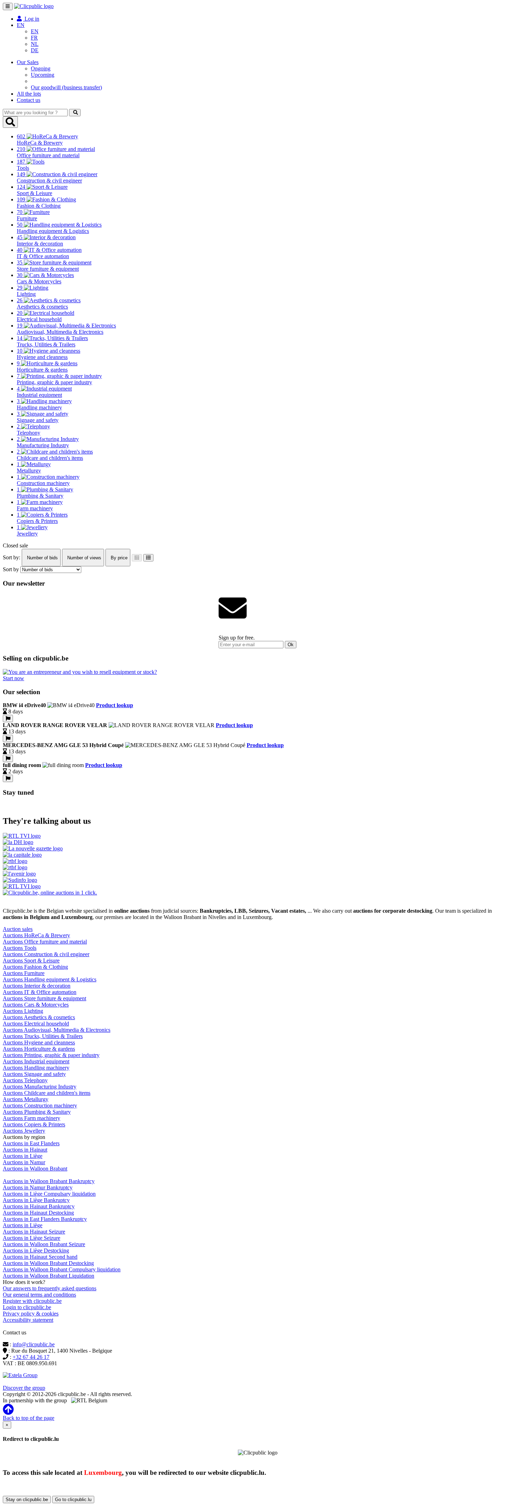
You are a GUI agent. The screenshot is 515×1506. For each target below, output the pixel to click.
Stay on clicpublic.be (27, 1499)
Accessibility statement (28, 1320)
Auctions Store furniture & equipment (44, 998)
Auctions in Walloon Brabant (35, 1169)
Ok (291, 644)
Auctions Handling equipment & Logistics (49, 979)
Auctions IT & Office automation (39, 992)
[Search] (75, 112)
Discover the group (24, 1388)
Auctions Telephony (25, 1080)
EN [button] (21, 25)
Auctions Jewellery (24, 1131)
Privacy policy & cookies (31, 1314)
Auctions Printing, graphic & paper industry (51, 1055)
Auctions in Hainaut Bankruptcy (39, 1206)
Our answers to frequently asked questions (49, 1288)
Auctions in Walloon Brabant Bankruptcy (49, 1181)
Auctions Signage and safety (34, 1074)
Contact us (28, 100)
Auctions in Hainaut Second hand (40, 1257)
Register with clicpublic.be (32, 1301)
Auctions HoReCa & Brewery (36, 935)
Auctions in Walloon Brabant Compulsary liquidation (62, 1269)
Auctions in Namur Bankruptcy (38, 1187)
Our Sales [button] (28, 62)
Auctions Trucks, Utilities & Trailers (43, 1036)
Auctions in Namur (24, 1162)
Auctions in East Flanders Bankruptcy (45, 1219)
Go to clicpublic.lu (73, 1499)
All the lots (29, 94)
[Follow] (8, 718)
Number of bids (42, 557)
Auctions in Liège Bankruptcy (36, 1200)
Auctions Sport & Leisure (31, 960)
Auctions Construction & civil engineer (46, 954)
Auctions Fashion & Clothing (35, 967)
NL (35, 44)
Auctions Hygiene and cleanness (39, 1042)
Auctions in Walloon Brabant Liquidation (48, 1276)
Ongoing (40, 68)
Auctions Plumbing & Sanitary (37, 1112)
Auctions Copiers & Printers (34, 1124)
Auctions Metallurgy (25, 1099)
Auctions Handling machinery (36, 1068)
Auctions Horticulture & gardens (39, 1049)
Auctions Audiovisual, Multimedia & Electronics (56, 1030)
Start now (13, 678)
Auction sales (18, 929)
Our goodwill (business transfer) (66, 87)
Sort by (11, 569)
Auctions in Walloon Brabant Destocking (48, 1263)
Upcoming (42, 75)
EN (35, 31)
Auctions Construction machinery (40, 1105)
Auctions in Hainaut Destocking (38, 1213)
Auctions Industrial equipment (36, 1061)
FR (34, 38)
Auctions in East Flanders (31, 1143)
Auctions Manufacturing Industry (39, 1087)
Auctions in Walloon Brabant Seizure (44, 1244)
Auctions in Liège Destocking (36, 1250)
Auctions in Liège (22, 1156)
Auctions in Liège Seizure (31, 1238)
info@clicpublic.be (34, 1344)
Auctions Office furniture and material (45, 942)
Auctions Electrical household (36, 1024)
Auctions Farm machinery (31, 1118)
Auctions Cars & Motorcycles (36, 1005)
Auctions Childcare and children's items (46, 1093)
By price (118, 557)
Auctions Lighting (23, 1011)
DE (35, 50)
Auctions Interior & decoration (36, 986)
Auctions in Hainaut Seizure (34, 1232)
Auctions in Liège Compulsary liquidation (49, 1194)
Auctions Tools (19, 948)
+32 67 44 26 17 (31, 1357)
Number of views (83, 557)
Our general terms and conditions (39, 1295)
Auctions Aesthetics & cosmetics (39, 1017)
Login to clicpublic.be (27, 1307)
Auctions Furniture (23, 973)
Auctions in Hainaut (25, 1150)
